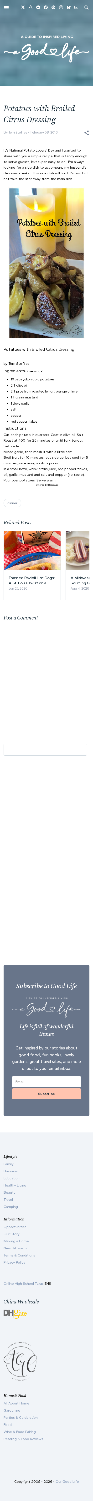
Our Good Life (67, 1481)
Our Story (12, 1234)
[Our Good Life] (46, 49)
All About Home (16, 1403)
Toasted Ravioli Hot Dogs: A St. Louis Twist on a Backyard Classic (32, 580)
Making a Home (16, 1241)
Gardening (12, 1410)
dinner (12, 503)
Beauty (10, 1192)
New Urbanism (15, 1248)
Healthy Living (15, 1185)
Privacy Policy (14, 1262)
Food (8, 1424)
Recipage (53, 484)
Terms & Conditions (19, 1255)
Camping (11, 1207)
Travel (8, 1199)
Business (11, 1171)
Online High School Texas (24, 1283)
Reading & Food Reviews (23, 1439)
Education (12, 1178)
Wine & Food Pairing (20, 1432)
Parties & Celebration (21, 1417)
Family (9, 1164)
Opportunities (15, 1227)
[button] (86, 133)
